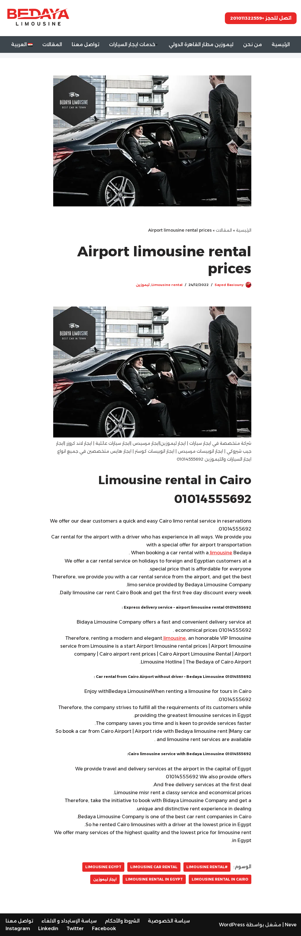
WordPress (232, 924)
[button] (156, 44)
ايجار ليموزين (105, 879)
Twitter (75, 928)
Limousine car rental (154, 867)
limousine (220, 552)
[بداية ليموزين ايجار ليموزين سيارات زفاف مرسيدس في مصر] (36, 18)
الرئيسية (281, 44)
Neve (291, 924)
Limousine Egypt (103, 867)
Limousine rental (167, 285)
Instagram (18, 928)
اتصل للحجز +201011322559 (260, 18)
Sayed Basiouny (229, 285)
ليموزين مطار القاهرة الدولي (201, 44)
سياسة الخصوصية (169, 921)
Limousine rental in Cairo (220, 879)
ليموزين (143, 285)
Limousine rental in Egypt (154, 879)
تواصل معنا (85, 44)
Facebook (104, 928)
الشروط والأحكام (122, 921)
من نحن (252, 44)
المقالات (52, 44)
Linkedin (48, 928)
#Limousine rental (207, 867)
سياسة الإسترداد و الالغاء (69, 921)
